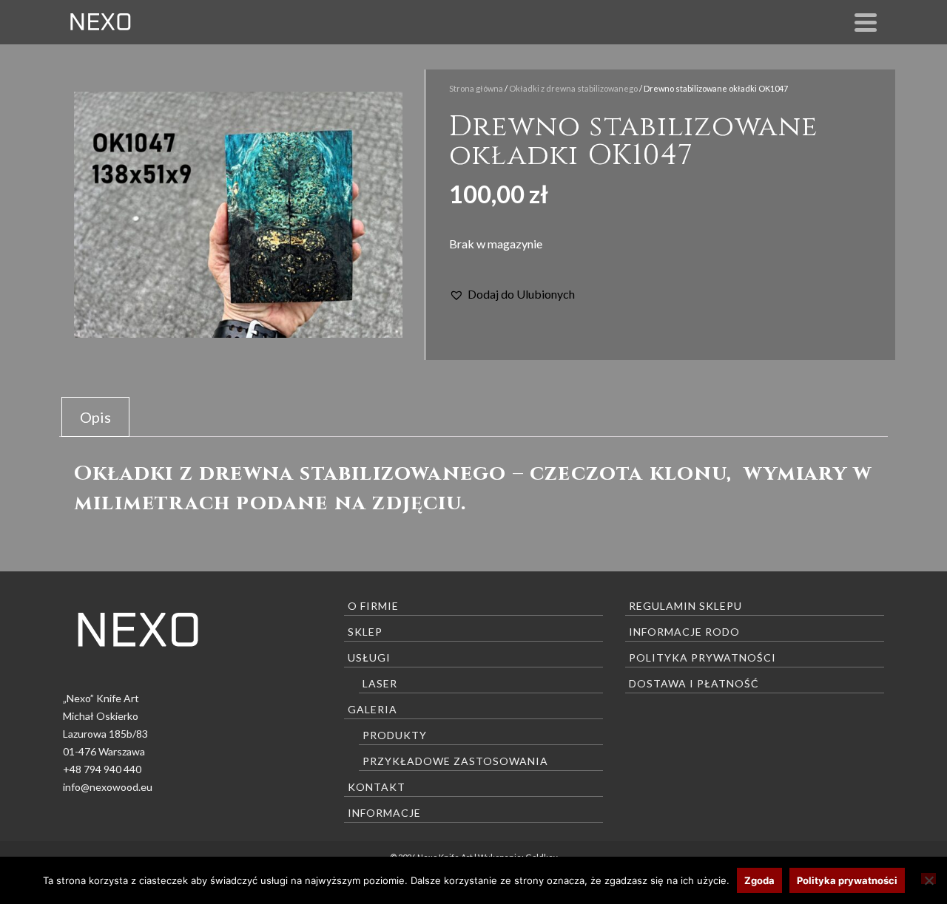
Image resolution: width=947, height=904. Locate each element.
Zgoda (759, 880)
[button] (512, 294)
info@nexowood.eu (107, 787)
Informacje (384, 812)
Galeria (372, 709)
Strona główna (476, 88)
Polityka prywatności (702, 657)
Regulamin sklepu (685, 605)
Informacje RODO (684, 631)
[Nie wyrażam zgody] (928, 878)
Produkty (395, 735)
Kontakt (376, 787)
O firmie (373, 605)
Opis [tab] (95, 417)
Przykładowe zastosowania (455, 761)
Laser (380, 683)
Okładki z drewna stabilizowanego (573, 88)
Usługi (369, 657)
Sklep (365, 631)
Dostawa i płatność (694, 683)
